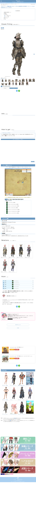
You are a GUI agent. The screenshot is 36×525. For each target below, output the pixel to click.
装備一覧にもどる (18, 324)
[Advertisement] (18, 103)
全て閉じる (32, 161)
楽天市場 (16, 349)
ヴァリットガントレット (17, 284)
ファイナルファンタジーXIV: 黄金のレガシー (17, 347)
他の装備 (4, 299)
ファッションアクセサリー (12, 299)
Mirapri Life (18, 0)
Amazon (11, 349)
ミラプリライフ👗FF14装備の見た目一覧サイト (18, 479)
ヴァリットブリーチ (16, 286)
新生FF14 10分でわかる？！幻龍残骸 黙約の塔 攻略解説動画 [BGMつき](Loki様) (15, 235)
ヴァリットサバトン (16, 288)
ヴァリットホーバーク (16, 282)
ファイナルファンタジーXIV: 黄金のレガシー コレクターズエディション (21, 356)
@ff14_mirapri (3, 319)
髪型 (6, 299)
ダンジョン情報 (7, 16)
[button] (34, 54)
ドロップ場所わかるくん (8, 15)
